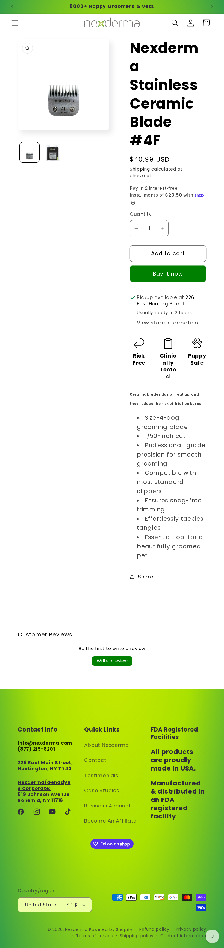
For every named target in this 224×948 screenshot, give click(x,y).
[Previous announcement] (12, 7)
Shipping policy (137, 935)
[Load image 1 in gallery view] (30, 152)
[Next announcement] (212, 7)
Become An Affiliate (110, 820)
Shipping (140, 169)
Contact (95, 760)
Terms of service (94, 935)
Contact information (183, 935)
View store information (167, 322)
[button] (15, 23)
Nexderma (76, 929)
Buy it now (168, 273)
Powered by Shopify (110, 929)
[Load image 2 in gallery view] (53, 152)
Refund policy (154, 929)
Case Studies (101, 790)
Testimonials (101, 775)
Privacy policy (191, 929)
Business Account (107, 805)
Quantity (141, 214)
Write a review (112, 661)
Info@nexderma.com (45, 743)
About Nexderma (106, 745)
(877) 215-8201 (36, 749)
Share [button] (145, 576)
